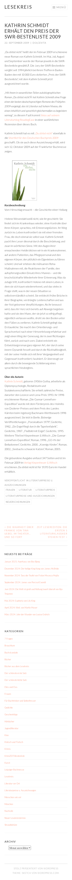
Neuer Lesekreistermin (15, 818)
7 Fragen (9, 638)
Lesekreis (18, 7)
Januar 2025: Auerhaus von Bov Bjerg (22, 561)
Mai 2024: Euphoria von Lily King (20, 600)
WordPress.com (48, 873)
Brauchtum (10, 645)
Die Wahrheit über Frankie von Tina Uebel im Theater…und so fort (19, 532)
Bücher (8, 659)
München (9, 804)
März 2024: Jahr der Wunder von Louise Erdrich (27, 614)
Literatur (25, 489)
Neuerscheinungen (18, 502)
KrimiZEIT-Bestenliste (15, 756)
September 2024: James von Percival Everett (25, 582)
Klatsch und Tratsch (14, 742)
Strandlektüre (11, 824)
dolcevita (39, 42)
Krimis (8, 749)
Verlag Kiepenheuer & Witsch (40, 462)
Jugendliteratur (11, 728)
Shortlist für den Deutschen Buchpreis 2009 (33, 137)
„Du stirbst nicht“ (44, 133)
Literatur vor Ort (12, 783)
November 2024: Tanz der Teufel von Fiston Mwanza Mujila (32, 575)
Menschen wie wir (13, 797)
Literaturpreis (45, 489)
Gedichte (9, 707)
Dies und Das (11, 687)
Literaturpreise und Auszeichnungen (30, 496)
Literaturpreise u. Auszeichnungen (20, 790)
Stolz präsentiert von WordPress (36, 868)
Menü (61, 7)
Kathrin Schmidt (14, 381)
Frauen (10, 489)
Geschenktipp (11, 714)
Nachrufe (9, 811)
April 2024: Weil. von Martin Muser (21, 607)
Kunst (7, 762)
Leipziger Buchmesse (14, 769)
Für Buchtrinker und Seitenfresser (20, 700)
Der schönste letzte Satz (16, 680)
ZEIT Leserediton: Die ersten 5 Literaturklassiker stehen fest (52, 532)
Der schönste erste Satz (16, 673)
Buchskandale (11, 652)
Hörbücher (9, 721)
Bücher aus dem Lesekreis (17, 666)
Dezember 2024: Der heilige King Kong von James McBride (32, 568)
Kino (7, 735)
